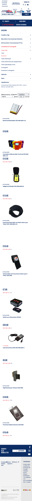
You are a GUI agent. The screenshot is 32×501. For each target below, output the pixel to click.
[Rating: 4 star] (6, 292)
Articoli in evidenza (21, 25)
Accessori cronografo (7, 70)
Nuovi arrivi (22, 21)
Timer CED (4, 50)
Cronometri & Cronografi (8, 46)
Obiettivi (3, 74)
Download (4, 1)
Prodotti (7, 21)
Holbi (16, 497)
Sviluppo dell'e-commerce (7, 497)
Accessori (3, 56)
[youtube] (28, 4)
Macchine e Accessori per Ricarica (11, 39)
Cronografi (4, 67)
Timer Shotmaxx (6, 58)
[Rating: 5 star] (6, 161)
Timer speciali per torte (8, 64)
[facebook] (23, 4)
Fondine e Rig (5, 35)
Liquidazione (5, 82)
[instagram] (25, 4)
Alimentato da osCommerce (7, 498)
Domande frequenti (4, 3)
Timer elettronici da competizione (11, 61)
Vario (2, 78)
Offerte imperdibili (9, 25)
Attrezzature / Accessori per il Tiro (11, 43)
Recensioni (5, 6)
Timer (2, 53)
